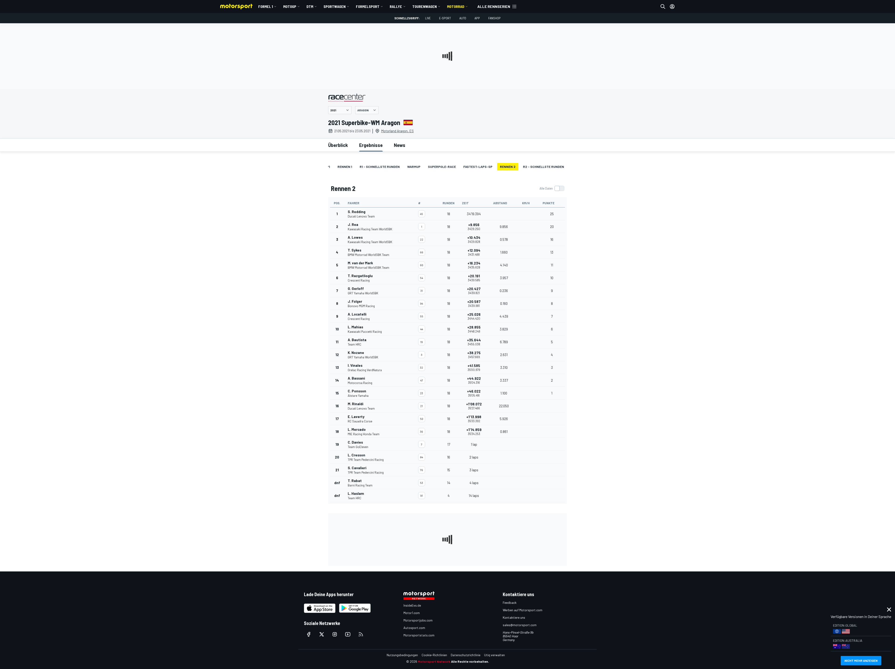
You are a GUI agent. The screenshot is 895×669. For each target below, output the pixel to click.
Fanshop (494, 18)
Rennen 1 (344, 167)
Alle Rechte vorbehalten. (470, 661)
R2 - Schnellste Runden (543, 167)
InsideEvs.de (412, 605)
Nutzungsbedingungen (402, 655)
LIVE (428, 18)
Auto (462, 18)
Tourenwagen (424, 6)
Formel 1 (265, 6)
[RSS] (360, 634)
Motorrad (455, 6)
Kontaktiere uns (514, 617)
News (399, 145)
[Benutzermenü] (672, 6)
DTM (309, 6)
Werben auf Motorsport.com (522, 610)
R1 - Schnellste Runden (380, 167)
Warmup (413, 167)
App (477, 18)
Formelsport (367, 6)
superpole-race (442, 167)
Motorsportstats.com (418, 635)
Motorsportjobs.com (418, 620)
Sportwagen (335, 6)
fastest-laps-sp (477, 167)
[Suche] (663, 6)
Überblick (338, 145)
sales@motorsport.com (520, 625)
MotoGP (289, 6)
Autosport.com (414, 628)
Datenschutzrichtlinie (465, 655)
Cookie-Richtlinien (434, 655)
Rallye (396, 6)
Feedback (509, 602)
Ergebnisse (371, 145)
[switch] (552, 188)
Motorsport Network (434, 661)
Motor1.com (411, 613)
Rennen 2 (508, 167)
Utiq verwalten (494, 655)
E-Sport (445, 18)
